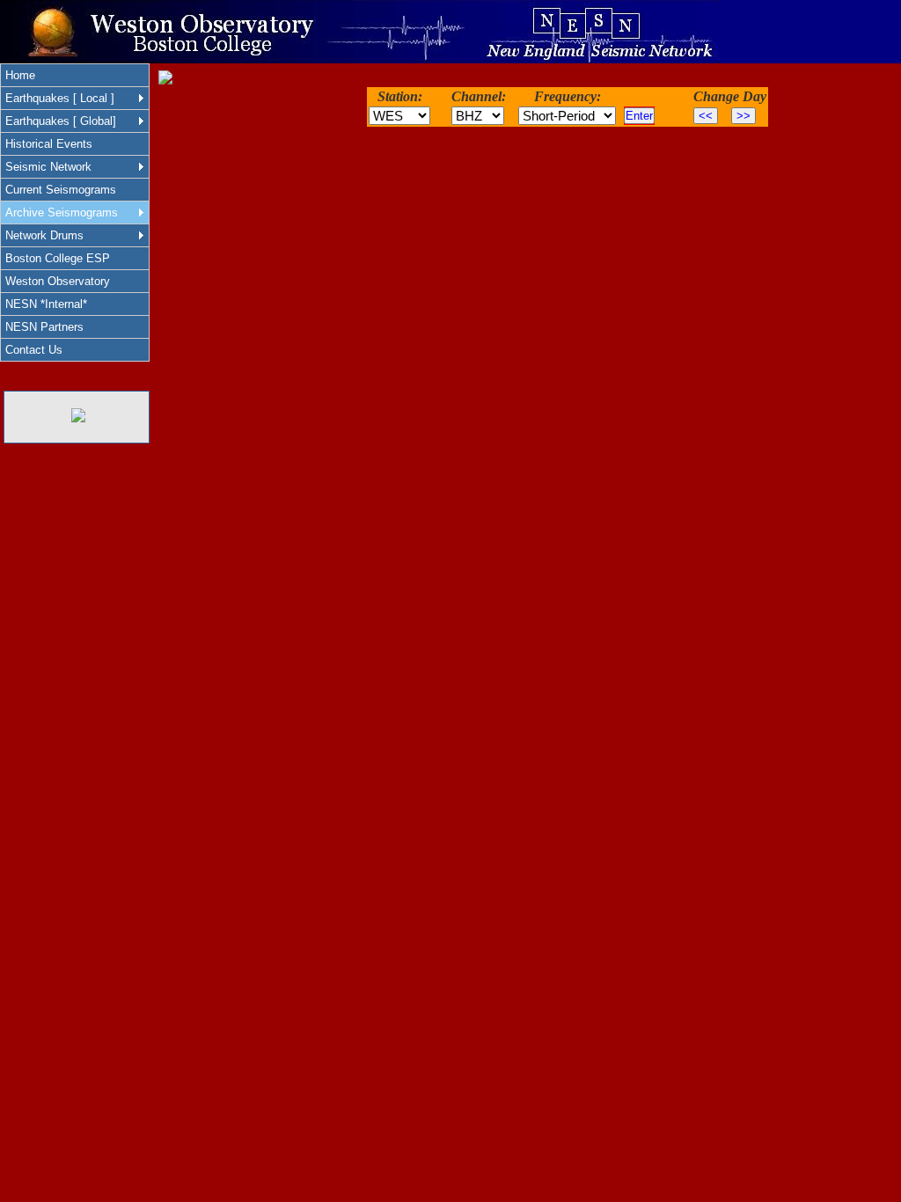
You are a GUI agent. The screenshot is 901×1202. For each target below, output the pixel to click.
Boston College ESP (57, 258)
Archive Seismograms (61, 212)
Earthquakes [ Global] (60, 121)
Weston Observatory (57, 281)
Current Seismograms (60, 189)
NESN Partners (44, 326)
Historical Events (48, 143)
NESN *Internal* (46, 304)
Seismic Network (48, 166)
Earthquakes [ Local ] (59, 98)
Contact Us (33, 349)
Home (20, 75)
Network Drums (44, 235)
